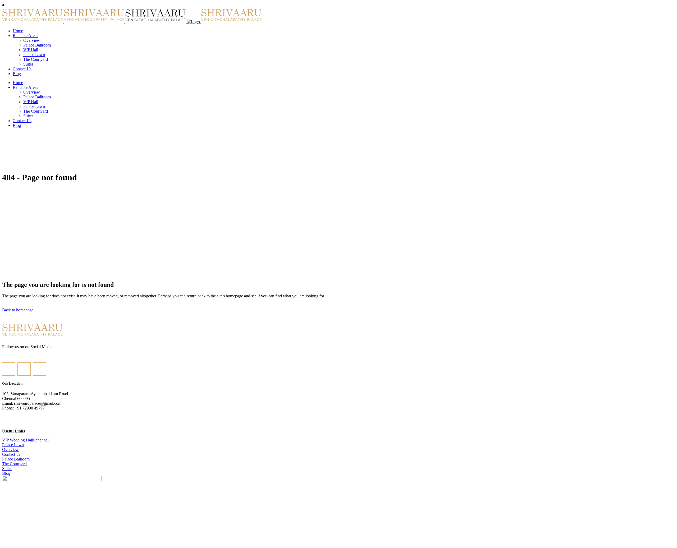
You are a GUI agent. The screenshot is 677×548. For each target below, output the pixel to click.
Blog (6, 473)
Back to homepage (17, 310)
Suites (7, 468)
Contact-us (11, 454)
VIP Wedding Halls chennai (25, 440)
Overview (10, 449)
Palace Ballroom (16, 459)
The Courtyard (14, 464)
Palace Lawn (13, 445)
